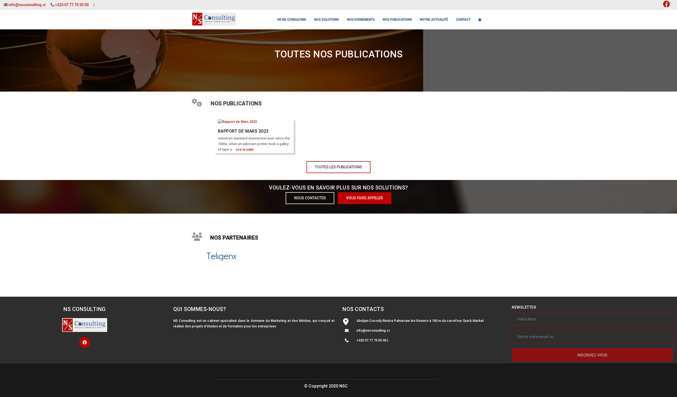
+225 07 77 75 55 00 (72, 5)
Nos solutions (326, 19)
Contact (463, 19)
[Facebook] (84, 343)
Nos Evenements (361, 19)
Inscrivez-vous (592, 355)
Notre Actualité (434, 19)
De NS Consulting (291, 19)
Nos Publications (397, 19)
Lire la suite (245, 149)
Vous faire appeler (364, 198)
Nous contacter (310, 198)
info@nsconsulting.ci (27, 5)
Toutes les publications (338, 167)
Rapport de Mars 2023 (243, 131)
